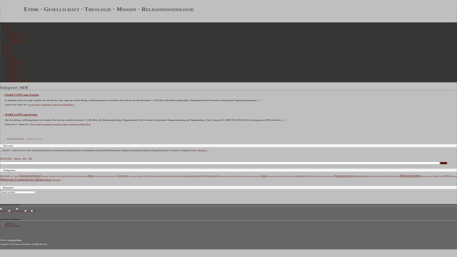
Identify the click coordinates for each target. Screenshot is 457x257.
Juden (293, 176)
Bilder (7, 55)
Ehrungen (13, 36)
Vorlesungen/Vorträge (18, 68)
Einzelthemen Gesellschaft (50, 105)
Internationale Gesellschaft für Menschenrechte (165, 176)
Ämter (7, 45)
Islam (264, 175)
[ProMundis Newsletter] (23, 159)
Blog (7, 26)
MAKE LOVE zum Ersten (21, 114)
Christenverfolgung (30, 175)
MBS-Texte (314, 176)
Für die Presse (15, 77)
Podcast (8, 53)
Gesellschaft (72, 124)
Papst (382, 176)
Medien (320, 176)
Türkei (441, 176)
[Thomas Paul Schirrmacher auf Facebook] (3, 159)
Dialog (58, 176)
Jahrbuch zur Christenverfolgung (282, 176)
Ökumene (57, 180)
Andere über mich (16, 43)
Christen (16, 176)
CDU (11, 176)
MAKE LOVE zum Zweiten (22, 95)
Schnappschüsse (16, 79)
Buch (7, 176)
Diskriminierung (82, 176)
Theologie (435, 176)
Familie (139, 176)
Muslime (371, 176)
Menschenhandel (328, 176)
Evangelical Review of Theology (104, 176)
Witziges (13, 73)
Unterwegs (14, 70)
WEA (447, 176)
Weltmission (453, 176)
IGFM (144, 176)
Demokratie (45, 176)
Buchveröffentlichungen (19, 41)
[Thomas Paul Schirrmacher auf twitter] (10, 159)
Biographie (14, 32)
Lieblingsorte (15, 64)
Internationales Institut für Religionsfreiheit (200, 176)
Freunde (13, 60)
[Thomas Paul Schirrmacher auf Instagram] (17, 159)
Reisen (7, 28)
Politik (398, 176)
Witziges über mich (17, 75)
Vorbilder (13, 58)
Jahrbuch (269, 176)
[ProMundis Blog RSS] (29, 159)
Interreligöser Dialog (255, 176)
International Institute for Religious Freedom (234, 176)
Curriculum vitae (16, 38)
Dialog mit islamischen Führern (21, 81)
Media (7, 51)
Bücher (7, 49)
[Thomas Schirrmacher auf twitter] (12, 211)
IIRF (147, 176)
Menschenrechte (343, 175)
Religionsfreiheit (410, 175)
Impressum (9, 223)
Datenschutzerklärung (13, 226)
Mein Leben (14, 66)
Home (7, 23)
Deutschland (52, 176)
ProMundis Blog (67, 105)
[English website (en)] (33, 138)
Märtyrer (376, 176)
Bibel (2, 176)
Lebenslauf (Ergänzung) (19, 34)
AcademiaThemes (15, 240)
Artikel (7, 47)
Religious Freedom (426, 176)
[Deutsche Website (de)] (14, 138)
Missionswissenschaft (360, 176)
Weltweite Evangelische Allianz (22, 179)
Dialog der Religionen (69, 176)
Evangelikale (122, 176)
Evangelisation (133, 176)
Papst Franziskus (389, 176)
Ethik (65, 124)
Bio (6, 30)
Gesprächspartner (16, 62)
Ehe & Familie (34, 105)
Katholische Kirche (302, 176)
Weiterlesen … (203, 150)
